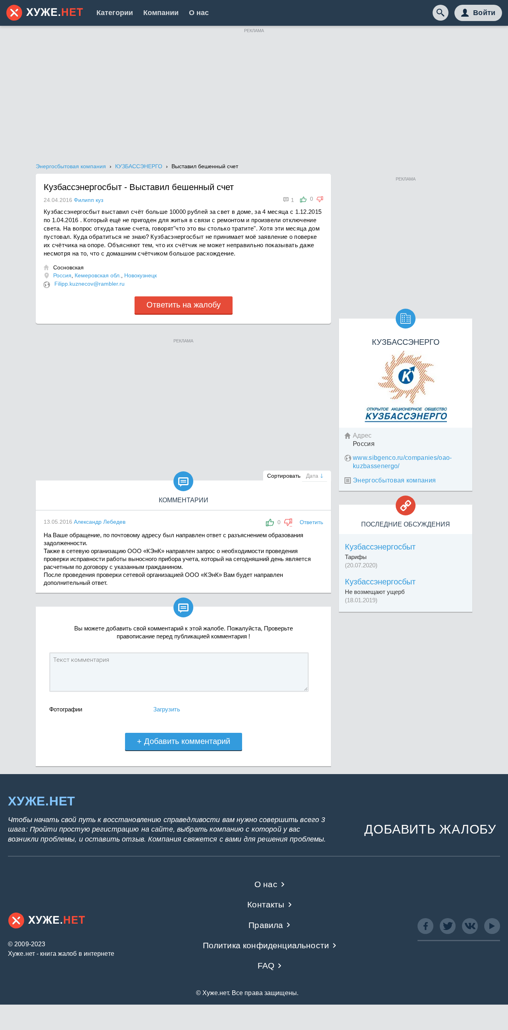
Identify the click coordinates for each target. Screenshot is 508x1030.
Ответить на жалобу (183, 304)
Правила (265, 925)
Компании (161, 13)
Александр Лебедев (99, 522)
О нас (199, 13)
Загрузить (166, 709)
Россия (62, 275)
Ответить (311, 522)
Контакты (265, 904)
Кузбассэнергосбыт (380, 546)
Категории (114, 13)
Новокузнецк (140, 275)
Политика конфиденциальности (266, 945)
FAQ (266, 965)
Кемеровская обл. (98, 275)
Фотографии (65, 709)
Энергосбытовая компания (394, 480)
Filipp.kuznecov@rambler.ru (89, 284)
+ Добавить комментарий (183, 741)
